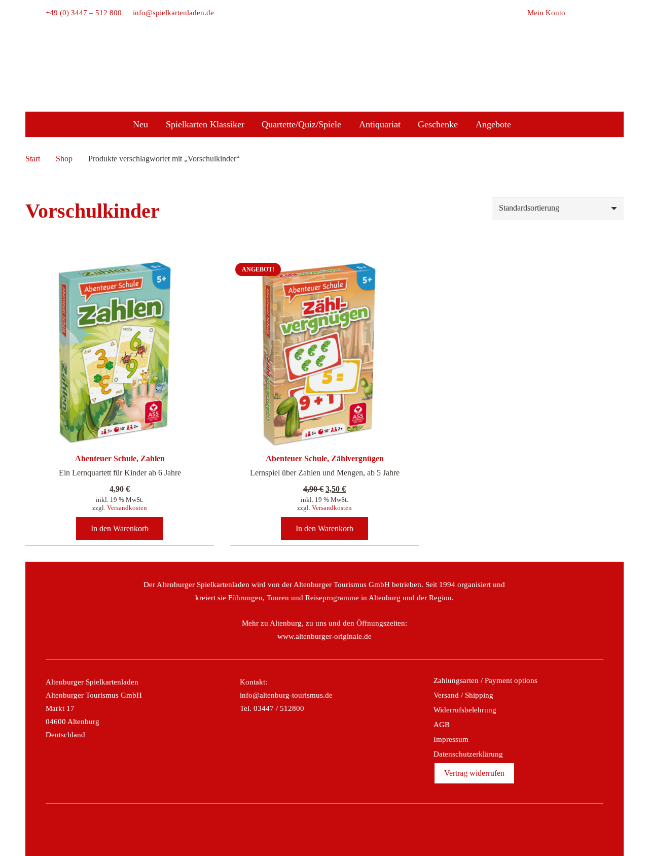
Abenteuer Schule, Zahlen (120, 458)
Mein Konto (546, 13)
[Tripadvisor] (336, 829)
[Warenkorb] (576, 12)
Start (32, 158)
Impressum (451, 739)
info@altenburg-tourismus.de (286, 695)
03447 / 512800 (279, 708)
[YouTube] (357, 829)
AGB (442, 725)
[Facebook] (291, 829)
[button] (598, 12)
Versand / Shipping (463, 695)
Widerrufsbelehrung (465, 710)
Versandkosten (127, 507)
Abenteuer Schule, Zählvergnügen (325, 458)
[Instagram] (313, 829)
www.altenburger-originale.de (324, 636)
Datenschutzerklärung (468, 754)
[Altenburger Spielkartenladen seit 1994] (324, 86)
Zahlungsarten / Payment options (485, 680)
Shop (64, 158)
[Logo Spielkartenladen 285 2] (324, 57)
